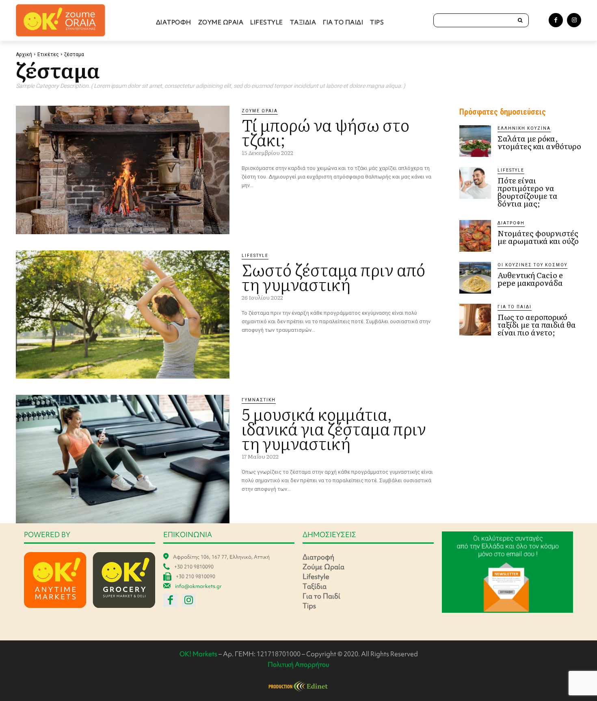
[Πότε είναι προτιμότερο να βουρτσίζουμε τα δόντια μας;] (475, 183)
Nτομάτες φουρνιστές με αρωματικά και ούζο (538, 236)
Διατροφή (511, 223)
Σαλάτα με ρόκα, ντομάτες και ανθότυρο (539, 142)
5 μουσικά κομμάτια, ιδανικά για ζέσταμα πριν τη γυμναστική (334, 428)
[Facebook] (556, 20)
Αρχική (24, 54)
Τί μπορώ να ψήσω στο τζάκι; (325, 131)
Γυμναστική (259, 400)
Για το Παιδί (515, 307)
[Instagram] (574, 20)
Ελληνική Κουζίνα (524, 128)
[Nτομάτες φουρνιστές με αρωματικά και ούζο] (475, 236)
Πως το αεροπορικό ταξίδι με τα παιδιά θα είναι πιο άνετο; (537, 324)
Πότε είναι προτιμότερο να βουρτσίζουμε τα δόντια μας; (528, 191)
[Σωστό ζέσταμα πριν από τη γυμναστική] (122, 314)
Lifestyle (255, 255)
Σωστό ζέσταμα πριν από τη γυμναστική (333, 276)
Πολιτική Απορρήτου (298, 664)
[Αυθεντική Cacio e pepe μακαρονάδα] (475, 278)
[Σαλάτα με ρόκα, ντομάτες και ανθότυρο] (475, 141)
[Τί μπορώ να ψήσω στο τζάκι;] (122, 170)
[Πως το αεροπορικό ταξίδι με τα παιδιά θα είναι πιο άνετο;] (475, 319)
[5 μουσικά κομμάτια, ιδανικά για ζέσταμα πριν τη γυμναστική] (122, 459)
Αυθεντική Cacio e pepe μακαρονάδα (530, 278)
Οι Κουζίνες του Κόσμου (532, 265)
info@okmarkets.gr (198, 586)
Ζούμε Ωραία (260, 111)
